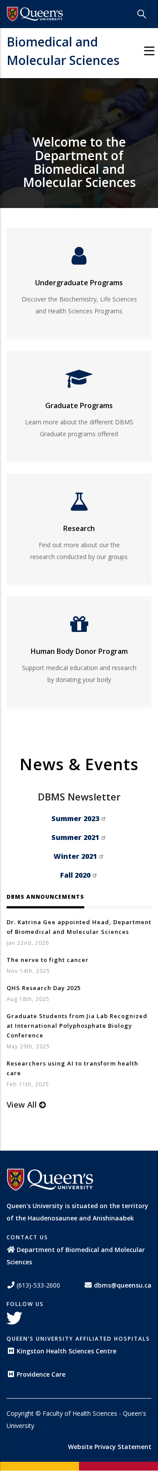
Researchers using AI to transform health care (72, 1068)
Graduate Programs (79, 405)
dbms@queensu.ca (122, 1285)
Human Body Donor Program (79, 651)
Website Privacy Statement (109, 1446)
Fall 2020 (75, 875)
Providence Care (41, 1374)
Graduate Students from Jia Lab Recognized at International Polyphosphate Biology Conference (77, 1025)
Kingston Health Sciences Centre (66, 1351)
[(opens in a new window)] (35, 14)
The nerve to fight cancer (48, 960)
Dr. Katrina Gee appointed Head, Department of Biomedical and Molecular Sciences (79, 927)
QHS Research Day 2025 (44, 988)
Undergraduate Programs (79, 282)
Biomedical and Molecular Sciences (63, 50)
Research (79, 528)
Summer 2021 (75, 837)
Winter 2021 (75, 856)
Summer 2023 (75, 818)
